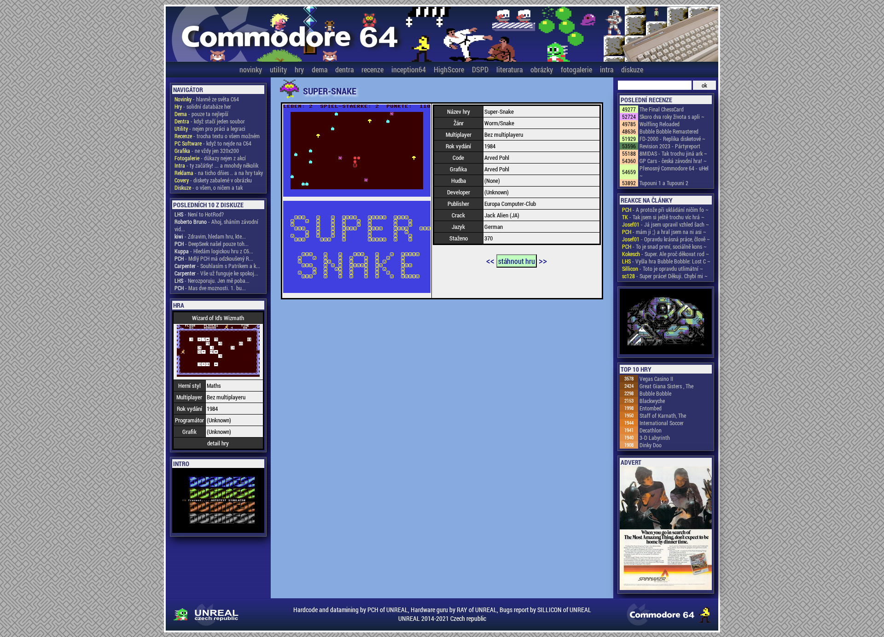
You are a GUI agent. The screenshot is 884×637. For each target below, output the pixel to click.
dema (319, 69)
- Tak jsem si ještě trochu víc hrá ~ (663, 217)
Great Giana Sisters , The (666, 386)
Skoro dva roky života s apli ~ (672, 116)
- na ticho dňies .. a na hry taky (218, 172)
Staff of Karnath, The (663, 415)
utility (278, 69)
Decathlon (651, 430)
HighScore (449, 69)
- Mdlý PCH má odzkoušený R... (213, 258)
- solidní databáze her (202, 106)
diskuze (632, 69)
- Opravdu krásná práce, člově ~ (666, 239)
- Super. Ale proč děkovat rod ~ (665, 253)
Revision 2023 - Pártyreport (670, 146)
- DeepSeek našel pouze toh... (211, 243)
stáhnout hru (516, 261)
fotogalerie (576, 69)
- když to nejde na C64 (212, 143)
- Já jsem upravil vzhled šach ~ (665, 224)
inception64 (408, 69)
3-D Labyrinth (655, 437)
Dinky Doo (651, 445)
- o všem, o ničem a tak (208, 187)
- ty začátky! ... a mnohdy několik (216, 165)
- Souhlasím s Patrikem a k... (217, 265)
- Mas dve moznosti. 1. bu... (210, 288)
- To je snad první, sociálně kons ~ (664, 246)
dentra (344, 69)
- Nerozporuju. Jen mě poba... (212, 280)
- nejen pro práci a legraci (209, 128)
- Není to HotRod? (199, 214)
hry (299, 69)
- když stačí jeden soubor (209, 121)
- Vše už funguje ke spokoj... (216, 273)
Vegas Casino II (656, 378)
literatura (509, 69)
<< (490, 260)
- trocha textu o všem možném (217, 136)
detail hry (218, 443)
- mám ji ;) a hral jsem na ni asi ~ (664, 231)
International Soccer (662, 423)
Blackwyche (652, 400)
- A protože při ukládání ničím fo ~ (665, 209)
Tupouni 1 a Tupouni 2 (664, 183)
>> (543, 260)
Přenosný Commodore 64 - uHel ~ (674, 171)
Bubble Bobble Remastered (669, 131)
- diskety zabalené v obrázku (213, 180)
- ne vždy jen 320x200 (206, 150)
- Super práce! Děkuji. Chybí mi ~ (665, 276)
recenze (372, 69)
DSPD (480, 69)
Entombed (651, 408)
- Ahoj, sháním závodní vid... (216, 225)
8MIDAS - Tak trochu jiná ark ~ (673, 153)
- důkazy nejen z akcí (210, 158)
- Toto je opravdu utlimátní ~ (662, 268)
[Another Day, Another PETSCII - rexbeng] (666, 322)
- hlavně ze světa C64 (206, 99)
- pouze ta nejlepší (201, 113)
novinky (250, 69)
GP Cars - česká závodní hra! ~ (673, 160)
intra (606, 69)
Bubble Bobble (655, 393)
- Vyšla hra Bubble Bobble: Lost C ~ (666, 261)
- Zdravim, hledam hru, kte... (210, 236)
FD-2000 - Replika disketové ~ (672, 138)
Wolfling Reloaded (660, 124)
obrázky (541, 69)
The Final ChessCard (662, 109)
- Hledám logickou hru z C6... (213, 251)
